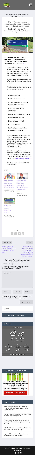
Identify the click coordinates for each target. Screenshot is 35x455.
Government (8, 31)
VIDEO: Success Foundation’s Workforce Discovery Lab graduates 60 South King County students (16, 407)
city (24, 63)
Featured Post (22, 29)
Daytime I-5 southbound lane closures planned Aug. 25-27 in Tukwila (16, 434)
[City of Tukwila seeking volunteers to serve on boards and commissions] (9, 176)
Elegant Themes (17, 448)
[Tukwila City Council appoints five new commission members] (9, 201)
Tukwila (20, 31)
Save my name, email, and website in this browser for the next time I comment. (16, 297)
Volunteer (26, 31)
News (15, 31)
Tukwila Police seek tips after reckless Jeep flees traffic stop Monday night (17, 428)
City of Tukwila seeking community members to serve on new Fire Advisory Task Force (22, 185)
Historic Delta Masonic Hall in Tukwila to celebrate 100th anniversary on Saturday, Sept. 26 (17, 421)
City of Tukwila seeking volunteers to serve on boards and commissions (9, 183)
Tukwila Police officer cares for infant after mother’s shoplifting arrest (17, 415)
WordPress (17, 450)
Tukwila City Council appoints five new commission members (9, 208)
